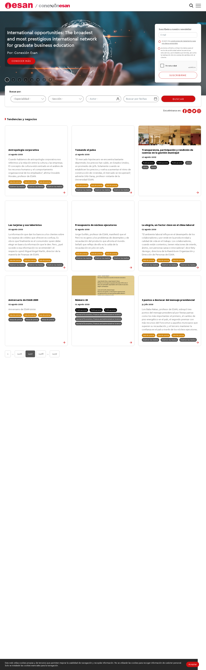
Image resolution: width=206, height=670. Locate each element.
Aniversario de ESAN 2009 (23, 300)
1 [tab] (7, 80)
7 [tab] (44, 80)
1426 (19, 354)
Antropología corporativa (23, 149)
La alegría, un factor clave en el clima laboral (168, 225)
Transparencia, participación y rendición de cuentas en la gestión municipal (167, 151)
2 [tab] (13, 80)
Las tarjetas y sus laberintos (25, 225)
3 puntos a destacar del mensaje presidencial (168, 300)
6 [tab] (38, 80)
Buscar (178, 99)
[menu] (198, 5)
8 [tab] (50, 80)
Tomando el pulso (85, 149)
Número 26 (81, 300)
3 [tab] (19, 80)
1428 (41, 354)
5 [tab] (32, 80)
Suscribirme (178, 75)
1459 (54, 354)
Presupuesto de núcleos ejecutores (96, 225)
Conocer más (21, 61)
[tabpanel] (103, 53)
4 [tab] (25, 80)
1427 (30, 354)
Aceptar (192, 664)
